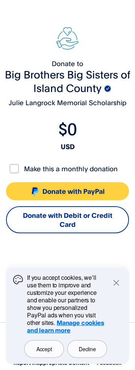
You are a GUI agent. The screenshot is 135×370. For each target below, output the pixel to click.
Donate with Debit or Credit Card (67, 219)
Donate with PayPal (73, 191)
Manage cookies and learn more (65, 326)
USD (68, 146)
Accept (44, 349)
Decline (87, 349)
